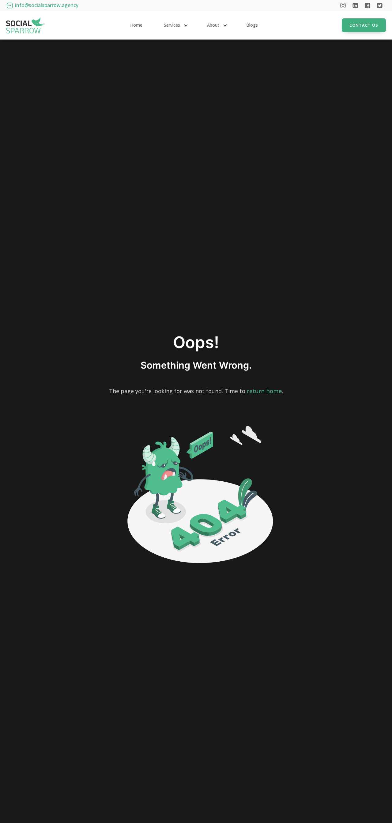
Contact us (363, 25)
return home (264, 391)
